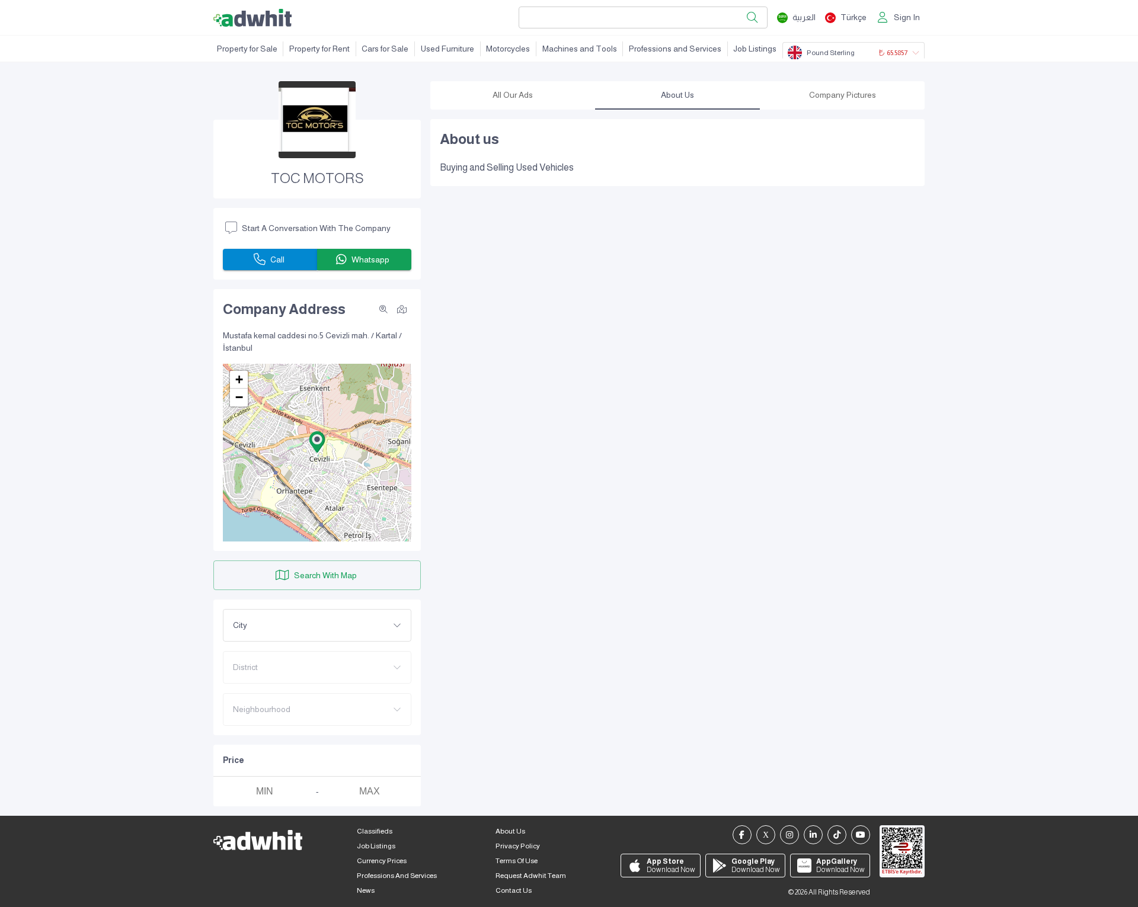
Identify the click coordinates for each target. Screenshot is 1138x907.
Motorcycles (508, 48)
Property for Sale (247, 48)
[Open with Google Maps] (401, 308)
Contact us (514, 890)
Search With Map (325, 575)
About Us (510, 831)
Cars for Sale (385, 48)
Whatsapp (370, 259)
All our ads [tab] (513, 95)
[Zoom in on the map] (383, 309)
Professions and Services (675, 48)
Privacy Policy (518, 846)
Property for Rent (319, 48)
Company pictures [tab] (842, 95)
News (366, 890)
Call (277, 259)
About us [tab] (677, 95)
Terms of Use (517, 861)
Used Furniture (447, 48)
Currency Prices (382, 861)
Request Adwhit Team (531, 875)
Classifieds (374, 831)
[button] (317, 442)
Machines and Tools (579, 48)
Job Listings (754, 48)
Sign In (907, 17)
